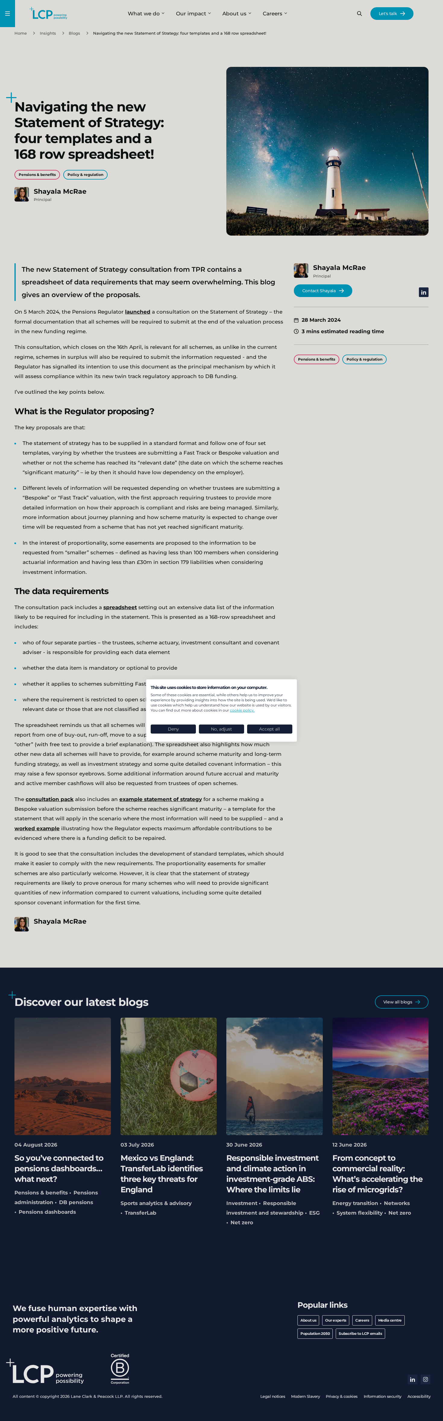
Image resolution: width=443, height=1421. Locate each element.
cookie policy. (242, 710)
